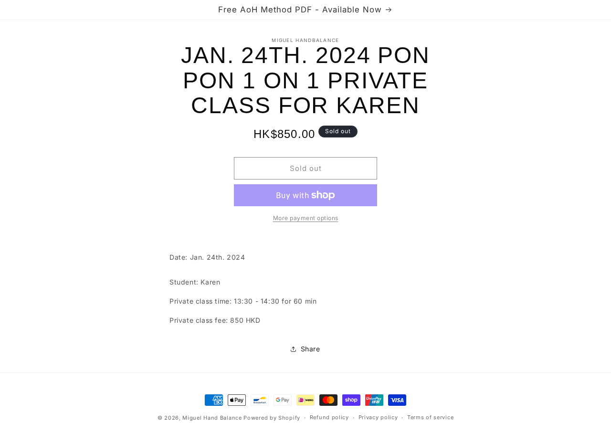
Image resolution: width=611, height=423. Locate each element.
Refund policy (329, 417)
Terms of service (430, 417)
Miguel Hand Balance (212, 417)
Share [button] (310, 349)
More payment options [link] (305, 218)
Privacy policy (378, 417)
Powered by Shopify (271, 417)
